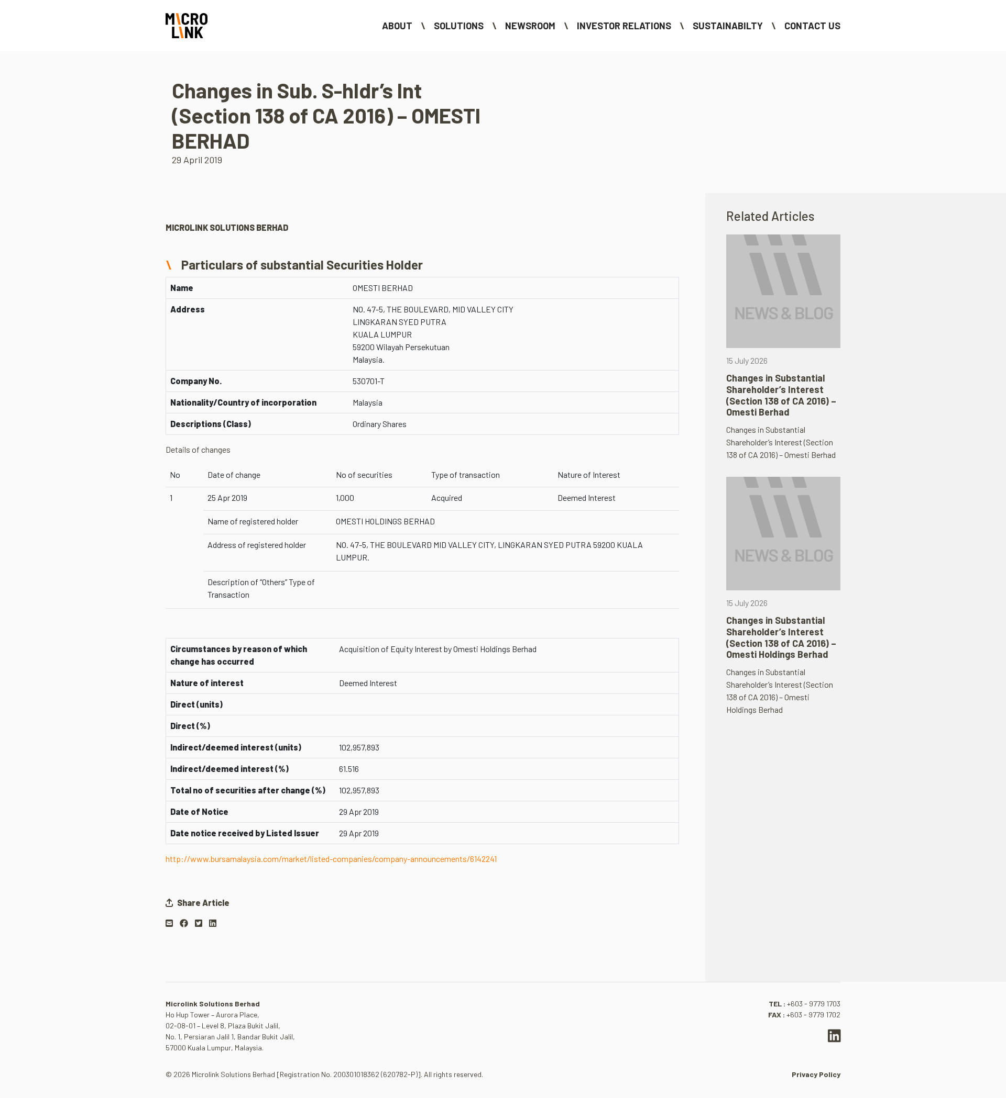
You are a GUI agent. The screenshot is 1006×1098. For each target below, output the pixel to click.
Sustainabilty (728, 25)
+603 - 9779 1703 (813, 1003)
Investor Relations (624, 25)
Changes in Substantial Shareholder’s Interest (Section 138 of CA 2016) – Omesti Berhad (781, 395)
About (397, 25)
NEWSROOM (530, 25)
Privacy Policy (816, 1074)
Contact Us (812, 25)
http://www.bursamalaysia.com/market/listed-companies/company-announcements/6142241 (331, 859)
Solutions (459, 25)
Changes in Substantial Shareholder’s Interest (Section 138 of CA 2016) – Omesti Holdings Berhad (781, 637)
